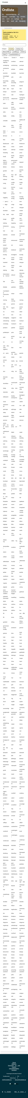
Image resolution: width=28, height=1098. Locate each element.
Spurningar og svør (14, 1065)
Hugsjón (14, 1067)
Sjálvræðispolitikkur (14, 1068)
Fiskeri (4, 54)
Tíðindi (14, 1062)
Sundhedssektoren (14, 54)
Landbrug (15, 51)
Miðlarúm (14, 1064)
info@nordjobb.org (7, 1079)
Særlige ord (19, 48)
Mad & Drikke (6, 51)
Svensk (14, 57)
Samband (14, 1070)
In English (8, 1091)
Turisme (23, 51)
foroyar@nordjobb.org (20, 1079)
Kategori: (4, 48)
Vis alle (11, 48)
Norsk (21, 57)
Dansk (5, 57)
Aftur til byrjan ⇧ (20, 1091)
